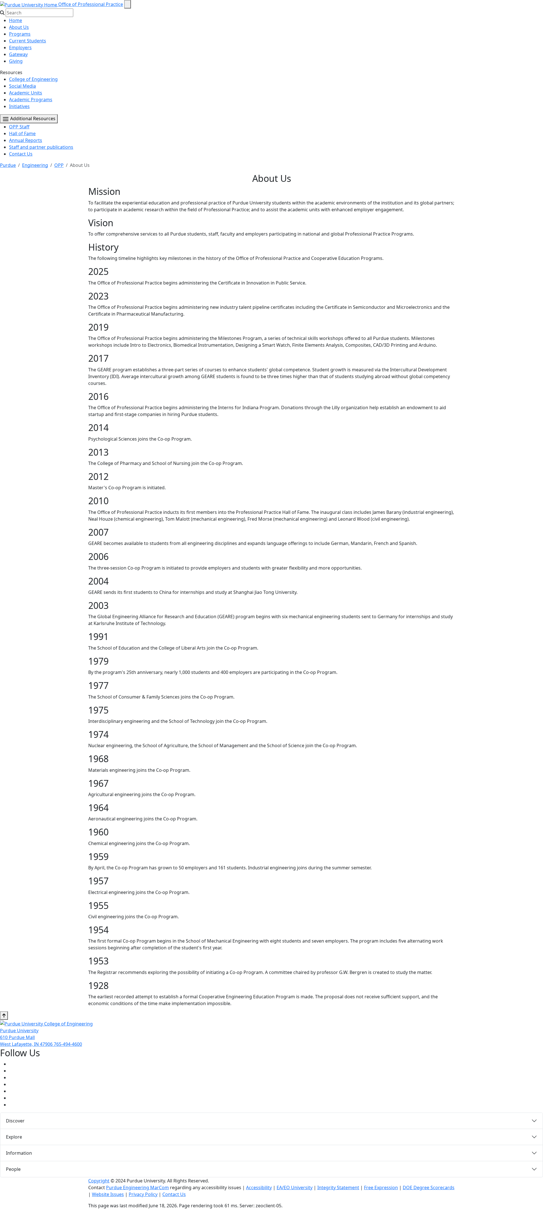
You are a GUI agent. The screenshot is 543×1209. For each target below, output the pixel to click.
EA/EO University (295, 1187)
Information (19, 1153)
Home (15, 20)
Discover (15, 1121)
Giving (16, 61)
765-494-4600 (68, 1044)
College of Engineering (33, 79)
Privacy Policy (143, 1194)
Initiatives (19, 106)
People (13, 1169)
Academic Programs (30, 99)
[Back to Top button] (4, 1015)
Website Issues (108, 1194)
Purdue (8, 165)
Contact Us (21, 154)
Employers (20, 47)
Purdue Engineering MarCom (137, 1187)
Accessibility (259, 1187)
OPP (59, 165)
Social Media (22, 86)
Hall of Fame (22, 133)
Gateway (18, 54)
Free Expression (381, 1187)
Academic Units (25, 93)
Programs (20, 34)
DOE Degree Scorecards (428, 1187)
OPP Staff (19, 127)
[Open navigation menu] (127, 4)
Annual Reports (25, 140)
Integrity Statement (338, 1187)
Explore (14, 1137)
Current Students (27, 41)
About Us (19, 27)
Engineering (35, 165)
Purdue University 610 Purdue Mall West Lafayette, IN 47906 (27, 1037)
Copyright (98, 1181)
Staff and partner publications (41, 147)
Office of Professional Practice (90, 4)
